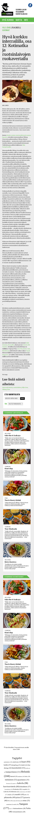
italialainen (11, 780)
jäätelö (15, 783)
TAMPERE (8, 466)
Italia (27, 776)
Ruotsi (10, 387)
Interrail (5, 387)
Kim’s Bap (9, 469)
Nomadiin (11, 345)
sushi (16, 804)
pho (26, 794)
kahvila (22, 783)
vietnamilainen (18, 812)
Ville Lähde (6, 27)
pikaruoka (10, 797)
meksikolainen (23, 791)
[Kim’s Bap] (17, 456)
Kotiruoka (17, 789)
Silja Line (25, 387)
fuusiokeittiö (18, 768)
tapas (11, 808)
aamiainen (8, 762)
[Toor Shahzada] (17, 516)
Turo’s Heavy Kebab (13, 500)
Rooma (20, 800)
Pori (10, 800)
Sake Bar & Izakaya (12, 436)
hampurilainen (13, 772)
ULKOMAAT (6, 30)
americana (17, 762)
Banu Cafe (26, 349)
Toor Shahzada (11, 529)
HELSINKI (8, 433)
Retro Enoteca (10, 562)
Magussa (5, 354)
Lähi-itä (7, 791)
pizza (20, 797)
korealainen (9, 789)
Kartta (19, 19)
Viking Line (6, 389)
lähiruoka (15, 791)
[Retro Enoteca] (17, 549)
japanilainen (23, 780)
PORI (6, 498)
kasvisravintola (11, 786)
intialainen (21, 776)
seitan (26, 800)
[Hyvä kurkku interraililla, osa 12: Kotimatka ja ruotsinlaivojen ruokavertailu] (17, 103)
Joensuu (9, 783)
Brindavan (5, 351)
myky (11, 794)
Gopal (28, 351)
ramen (15, 800)
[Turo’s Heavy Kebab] (17, 488)
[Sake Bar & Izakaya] (17, 423)
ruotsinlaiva (17, 387)
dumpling (16, 765)
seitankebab (9, 804)
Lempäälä (25, 789)
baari (26, 762)
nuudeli (19, 794)
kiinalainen (25, 787)
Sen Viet (20, 349)
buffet (7, 765)
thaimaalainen (19, 808)
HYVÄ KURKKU (8, 19)
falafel (24, 765)
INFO (26, 19)
